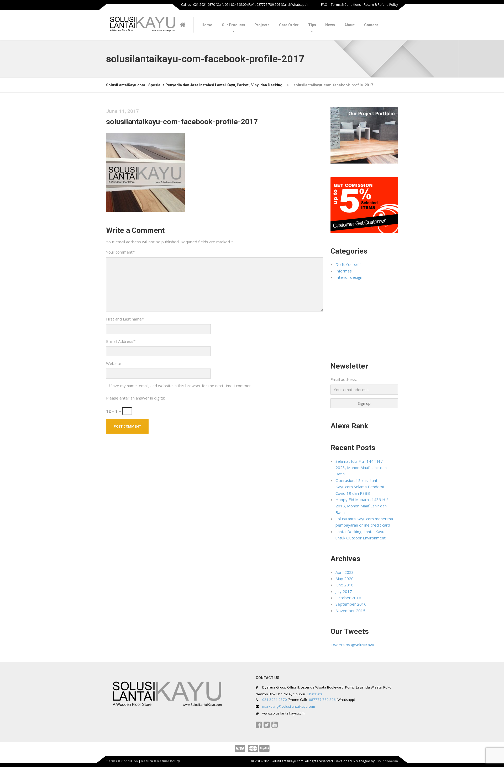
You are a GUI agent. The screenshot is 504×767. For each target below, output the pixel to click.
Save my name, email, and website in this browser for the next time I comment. (182, 385)
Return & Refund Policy (381, 4)
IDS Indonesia (386, 761)
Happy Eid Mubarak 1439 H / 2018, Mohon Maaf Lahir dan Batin (361, 506)
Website (113, 363)
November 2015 (350, 610)
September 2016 (350, 604)
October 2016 (348, 597)
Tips (312, 25)
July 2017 (343, 591)
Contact (371, 25)
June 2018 (344, 584)
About (349, 25)
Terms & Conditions (346, 4)
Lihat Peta (315, 694)
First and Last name (125, 319)
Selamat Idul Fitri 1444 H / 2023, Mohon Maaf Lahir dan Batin (361, 468)
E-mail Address (120, 341)
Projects (262, 25)
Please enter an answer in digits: (135, 398)
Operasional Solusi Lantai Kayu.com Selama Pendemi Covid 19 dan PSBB (359, 487)
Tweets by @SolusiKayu (352, 644)
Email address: (343, 379)
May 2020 (344, 578)
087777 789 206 (322, 699)
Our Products (233, 25)
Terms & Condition (122, 761)
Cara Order (289, 25)
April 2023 (344, 572)
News (330, 25)
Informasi (344, 271)
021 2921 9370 (274, 699)
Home (207, 25)
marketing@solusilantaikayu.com (288, 706)
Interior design (348, 277)
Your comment (120, 252)
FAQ (324, 4)
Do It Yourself (348, 264)
